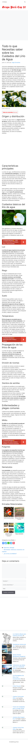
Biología (12, 547)
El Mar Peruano (17, 686)
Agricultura (6, 547)
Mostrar (15, 112)
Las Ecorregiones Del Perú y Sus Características (18, 677)
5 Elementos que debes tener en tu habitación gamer (19, 666)
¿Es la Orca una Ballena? (10, 553)
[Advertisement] (14, 26)
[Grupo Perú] (14, 7)
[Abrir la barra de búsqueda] (25, 2)
